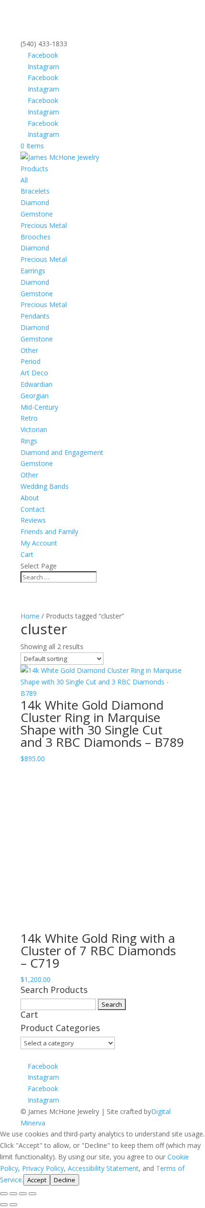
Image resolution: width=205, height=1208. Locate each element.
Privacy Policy (43, 1168)
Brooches (35, 236)
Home (30, 615)
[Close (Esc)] (32, 1193)
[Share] (23, 1193)
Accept (36, 1180)
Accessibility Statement (103, 1168)
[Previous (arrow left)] (4, 1204)
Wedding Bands (44, 486)
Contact (32, 509)
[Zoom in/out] (4, 1193)
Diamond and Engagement (61, 452)
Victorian (33, 429)
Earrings (32, 270)
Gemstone (36, 213)
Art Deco (34, 372)
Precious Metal (43, 225)
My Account (38, 542)
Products (34, 168)
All (24, 180)
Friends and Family (49, 531)
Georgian (34, 395)
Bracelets (35, 191)
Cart (26, 554)
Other (29, 350)
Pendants (35, 315)
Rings (28, 440)
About (29, 497)
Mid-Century (39, 407)
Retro (29, 418)
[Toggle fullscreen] (13, 1193)
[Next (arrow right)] (13, 1204)
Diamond (34, 202)
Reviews (33, 520)
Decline (64, 1180)
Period (30, 361)
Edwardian (36, 384)
